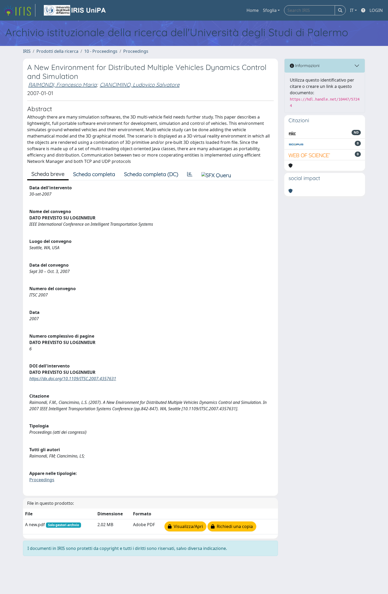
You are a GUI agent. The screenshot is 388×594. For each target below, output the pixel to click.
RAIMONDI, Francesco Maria (62, 84)
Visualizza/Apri (187, 526)
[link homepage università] (75, 10)
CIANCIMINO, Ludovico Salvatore (139, 84)
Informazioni (306, 65)
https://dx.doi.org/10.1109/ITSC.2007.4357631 (72, 378)
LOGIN (376, 10)
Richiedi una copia (234, 526)
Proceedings (135, 51)
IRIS (27, 51)
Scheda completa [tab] (94, 174)
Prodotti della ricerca (57, 51)
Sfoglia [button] (270, 10)
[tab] (190, 174)
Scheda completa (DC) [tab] (151, 174)
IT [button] (352, 10)
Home (253, 10)
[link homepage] (19, 10)
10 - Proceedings (100, 51)
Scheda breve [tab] (47, 174)
